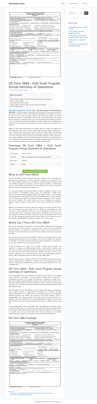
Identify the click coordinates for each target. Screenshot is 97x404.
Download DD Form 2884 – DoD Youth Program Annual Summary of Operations (31, 99)
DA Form (85, 3)
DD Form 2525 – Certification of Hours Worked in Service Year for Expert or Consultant (31, 393)
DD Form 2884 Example (17, 106)
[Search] (86, 13)
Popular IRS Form (73, 3)
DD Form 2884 (30, 110)
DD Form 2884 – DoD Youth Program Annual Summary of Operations (28, 104)
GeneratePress (58, 401)
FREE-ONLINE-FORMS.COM (17, 110)
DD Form (12, 391)
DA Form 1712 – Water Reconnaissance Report (21, 394)
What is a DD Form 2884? (17, 101)
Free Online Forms (17, 3)
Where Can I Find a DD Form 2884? (20, 103)
